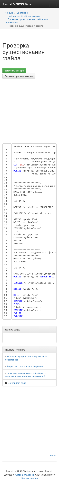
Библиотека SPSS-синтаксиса (24, 15)
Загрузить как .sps (14, 70)
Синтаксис (22, 12)
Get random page (17, 382)
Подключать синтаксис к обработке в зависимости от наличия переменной (25, 374)
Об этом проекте (29, 477)
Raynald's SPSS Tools (17, 4)
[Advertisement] (29, 112)
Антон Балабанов (24, 474)
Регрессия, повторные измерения (25, 366)
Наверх (53, 454)
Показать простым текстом (19, 76)
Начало (9, 12)
